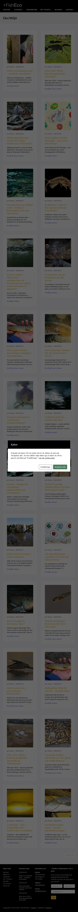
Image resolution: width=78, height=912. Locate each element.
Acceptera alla (60, 467)
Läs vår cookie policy (47, 458)
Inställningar (45, 467)
